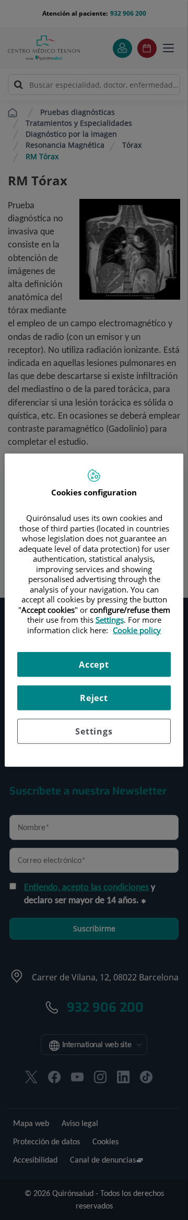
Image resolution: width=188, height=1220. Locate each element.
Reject (94, 698)
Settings (93, 731)
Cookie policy (137, 629)
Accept (94, 664)
